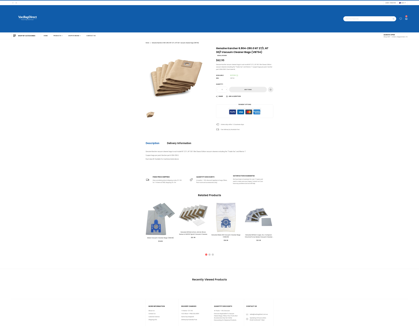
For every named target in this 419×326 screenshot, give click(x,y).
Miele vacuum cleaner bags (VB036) (160, 238)
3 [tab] (213, 254)
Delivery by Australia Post (189, 319)
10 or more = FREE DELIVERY (190, 313)
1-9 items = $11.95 (187, 310)
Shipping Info (153, 319)
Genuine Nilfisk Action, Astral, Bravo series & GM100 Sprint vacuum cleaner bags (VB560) (193, 233)
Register (393, 2)
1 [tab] (206, 254)
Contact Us (152, 313)
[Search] (393, 19)
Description (152, 143)
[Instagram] (16, 2)
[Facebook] (12, 2)
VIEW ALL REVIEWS (222, 55)
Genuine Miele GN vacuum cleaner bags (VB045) (225, 236)
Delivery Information (179, 143)
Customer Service (154, 316)
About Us (152, 310)
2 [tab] (209, 254)
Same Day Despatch (187, 316)
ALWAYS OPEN (389, 35)
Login (387, 2)
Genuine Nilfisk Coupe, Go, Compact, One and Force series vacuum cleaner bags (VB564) (258, 236)
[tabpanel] (160, 224)
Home (147, 43)
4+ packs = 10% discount (222, 310)
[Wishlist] (400, 18)
